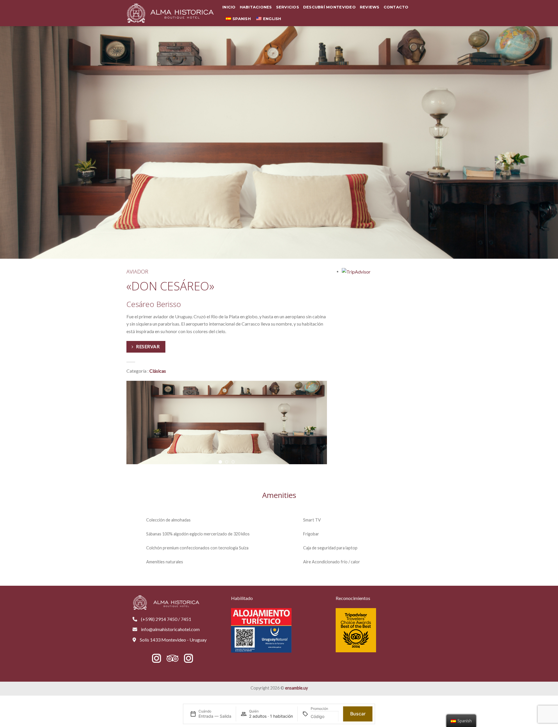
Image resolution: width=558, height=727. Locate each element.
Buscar (358, 714)
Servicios (287, 7)
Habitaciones (256, 7)
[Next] (327, 422)
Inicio (229, 7)
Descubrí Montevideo (329, 7)
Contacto (396, 7)
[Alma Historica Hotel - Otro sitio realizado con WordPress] (170, 13)
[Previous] (126, 422)
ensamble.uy (296, 687)
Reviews (370, 7)
